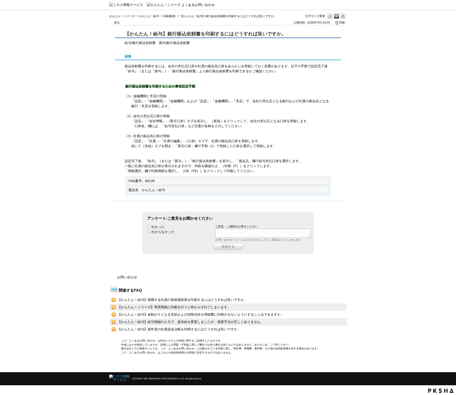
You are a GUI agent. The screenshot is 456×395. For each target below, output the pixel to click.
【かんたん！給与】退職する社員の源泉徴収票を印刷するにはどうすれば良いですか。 (182, 300)
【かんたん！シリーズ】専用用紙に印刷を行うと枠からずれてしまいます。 (174, 307)
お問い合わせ (127, 277)
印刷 (342, 22)
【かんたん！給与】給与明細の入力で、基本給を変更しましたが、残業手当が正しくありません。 (191, 322)
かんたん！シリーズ (122, 16)
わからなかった (163, 232)
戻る (117, 22)
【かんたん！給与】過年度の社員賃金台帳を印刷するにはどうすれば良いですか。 (179, 329)
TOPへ (335, 364)
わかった (158, 227)
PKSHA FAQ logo (441, 391)
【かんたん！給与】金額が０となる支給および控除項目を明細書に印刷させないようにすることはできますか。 (201, 314)
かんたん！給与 (149, 16)
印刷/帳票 (169, 16)
